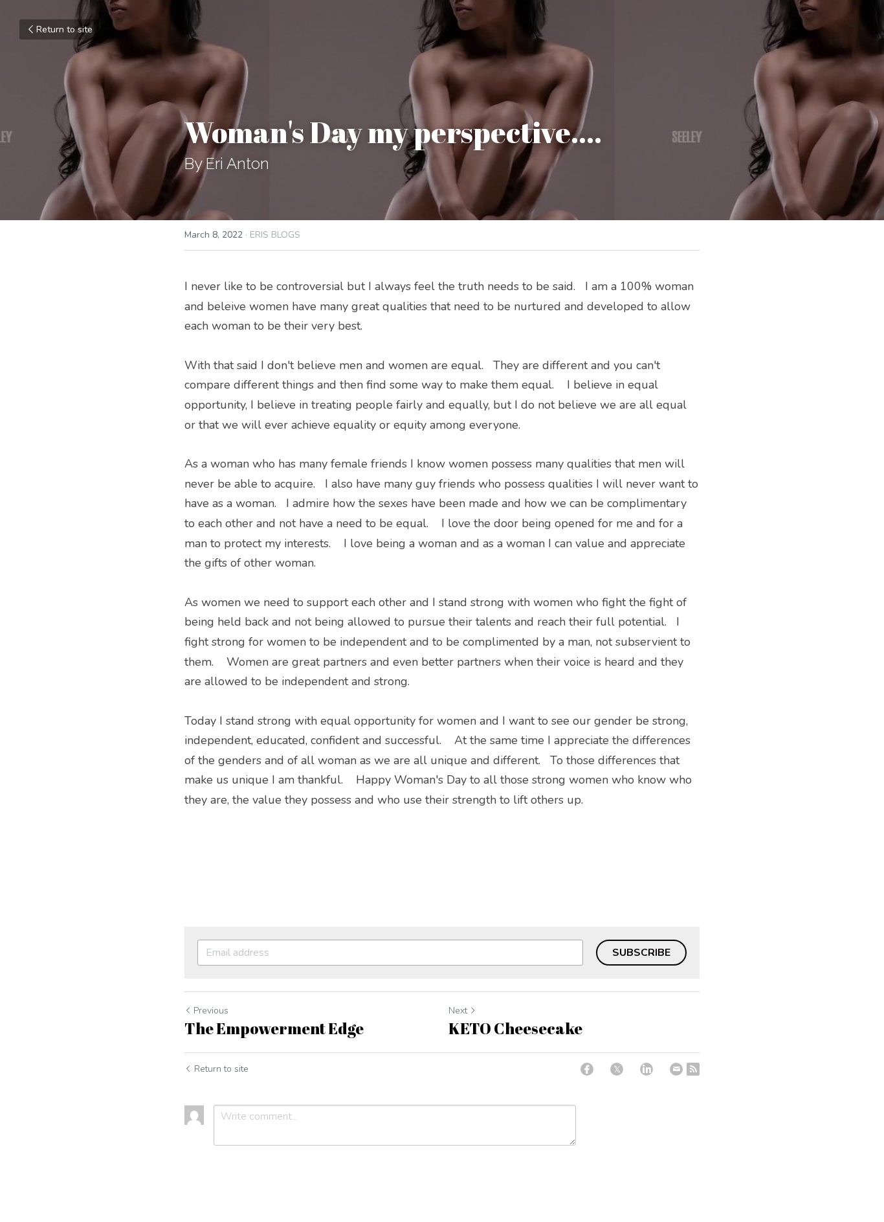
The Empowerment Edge (274, 1028)
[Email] (676, 1069)
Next (457, 1010)
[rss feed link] (693, 1069)
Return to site (64, 29)
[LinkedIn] (646, 1069)
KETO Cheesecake (515, 1028)
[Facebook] (586, 1069)
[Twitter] (616, 1069)
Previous (210, 1010)
